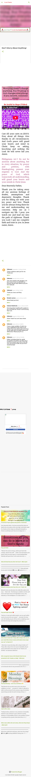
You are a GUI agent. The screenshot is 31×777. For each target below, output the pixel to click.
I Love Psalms (8, 2)
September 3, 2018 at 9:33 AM (19, 269)
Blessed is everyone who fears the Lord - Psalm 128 (13, 587)
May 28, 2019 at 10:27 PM (18, 278)
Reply (8, 275)
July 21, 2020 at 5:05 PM (23, 305)
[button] (3, 52)
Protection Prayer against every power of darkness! (14, 522)
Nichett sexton (11, 298)
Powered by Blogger (16, 772)
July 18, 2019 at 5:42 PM (21, 298)
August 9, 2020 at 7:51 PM (18, 316)
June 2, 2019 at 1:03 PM (18, 290)
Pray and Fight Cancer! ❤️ (7, 612)
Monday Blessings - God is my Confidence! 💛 (12, 683)
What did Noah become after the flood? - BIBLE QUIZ (14, 561)
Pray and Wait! (4, 547)
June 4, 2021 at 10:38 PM (18, 324)
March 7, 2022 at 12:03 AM (18, 337)
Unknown (9, 269)
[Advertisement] (15, 70)
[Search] (29, 2)
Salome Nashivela (12, 305)
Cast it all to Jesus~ (6, 708)
